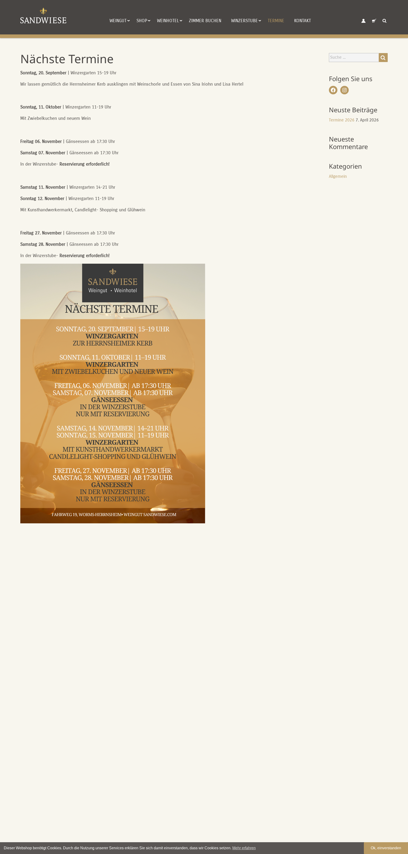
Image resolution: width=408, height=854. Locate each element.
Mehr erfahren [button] (244, 848)
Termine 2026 (341, 120)
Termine (276, 20)
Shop (141, 20)
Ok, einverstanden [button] (386, 848)
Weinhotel (168, 20)
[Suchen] (383, 57)
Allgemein (338, 176)
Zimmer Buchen (205, 20)
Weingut (118, 20)
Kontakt (302, 20)
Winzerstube (244, 20)
